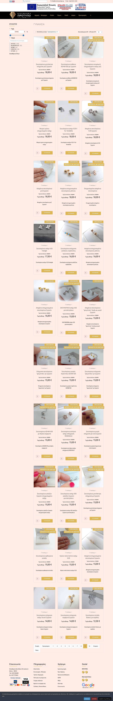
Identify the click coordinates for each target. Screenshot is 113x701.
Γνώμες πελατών (38, 680)
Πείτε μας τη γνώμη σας (40, 677)
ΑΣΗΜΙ (13, 47)
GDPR (59, 677)
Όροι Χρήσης (61, 672)
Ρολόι (52, 15)
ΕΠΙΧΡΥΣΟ (14, 49)
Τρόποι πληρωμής (38, 674)
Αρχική (37, 15)
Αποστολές (37, 669)
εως (17, 31)
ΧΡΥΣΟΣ (13, 43)
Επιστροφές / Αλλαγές (40, 672)
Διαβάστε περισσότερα (105, 699)
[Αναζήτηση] (27, 31)
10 (89, 646)
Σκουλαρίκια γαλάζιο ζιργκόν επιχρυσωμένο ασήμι (44, 496)
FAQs (59, 680)
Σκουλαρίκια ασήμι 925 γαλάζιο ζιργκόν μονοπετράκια (68, 496)
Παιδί (66, 15)
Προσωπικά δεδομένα (63, 674)
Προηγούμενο (46, 646)
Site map (60, 683)
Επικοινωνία (61, 686)
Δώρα (73, 15)
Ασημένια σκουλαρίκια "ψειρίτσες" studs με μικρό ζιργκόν (93, 310)
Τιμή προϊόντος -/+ (53, 31)
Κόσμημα (44, 15)
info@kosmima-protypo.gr (58, 1)
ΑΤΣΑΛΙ (13, 51)
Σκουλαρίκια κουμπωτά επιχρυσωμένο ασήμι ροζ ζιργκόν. (92, 66)
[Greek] (10, 1)
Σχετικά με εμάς (62, 669)
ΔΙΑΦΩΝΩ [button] (94, 699)
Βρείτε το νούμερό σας (40, 683)
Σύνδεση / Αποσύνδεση (40, 686)
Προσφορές (82, 15)
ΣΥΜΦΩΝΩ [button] (87, 699)
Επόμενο (95, 646)
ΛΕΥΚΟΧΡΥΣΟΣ (15, 45)
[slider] (10, 35)
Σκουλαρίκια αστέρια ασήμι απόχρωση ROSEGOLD (68, 434)
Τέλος (37, 650)
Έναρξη (37, 646)
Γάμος (59, 15)
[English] (13, 1)
